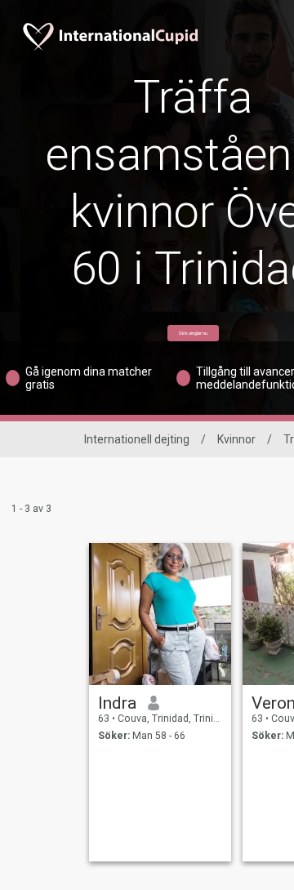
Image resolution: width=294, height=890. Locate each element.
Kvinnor (236, 439)
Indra (117, 703)
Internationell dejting (136, 439)
